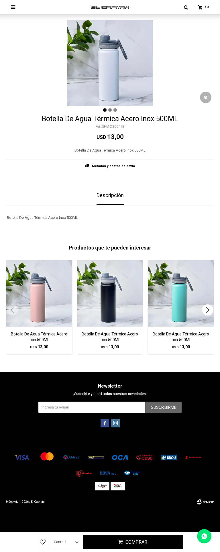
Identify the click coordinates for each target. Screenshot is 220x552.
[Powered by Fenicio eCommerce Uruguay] (205, 502)
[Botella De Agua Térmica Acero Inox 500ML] (39, 293)
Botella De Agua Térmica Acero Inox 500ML (39, 337)
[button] (207, 310)
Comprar (136, 542)
